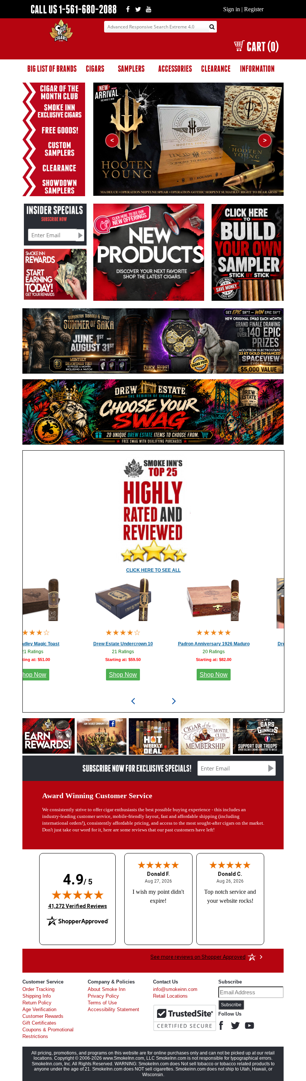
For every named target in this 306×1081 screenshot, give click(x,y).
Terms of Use (102, 1003)
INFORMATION (257, 68)
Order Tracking (38, 989)
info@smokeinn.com (175, 989)
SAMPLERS (131, 68)
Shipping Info (36, 996)
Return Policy (36, 1003)
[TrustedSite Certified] (184, 1018)
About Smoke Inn (106, 989)
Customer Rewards (42, 1016)
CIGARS (95, 68)
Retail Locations (170, 996)
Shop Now (81, 674)
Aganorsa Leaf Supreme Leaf (262, 643)
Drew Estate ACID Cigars (172, 643)
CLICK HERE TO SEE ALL (153, 570)
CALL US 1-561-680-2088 (74, 9)
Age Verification (39, 1009)
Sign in (231, 9)
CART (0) (262, 46)
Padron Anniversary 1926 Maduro (81, 643)
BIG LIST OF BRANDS (51, 68)
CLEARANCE (216, 68)
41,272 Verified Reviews (77, 906)
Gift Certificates (39, 1023)
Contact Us (165, 982)
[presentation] (133, 701)
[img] (77, 894)
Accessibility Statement (113, 1009)
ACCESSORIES (175, 68)
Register (253, 9)
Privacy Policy (103, 996)
